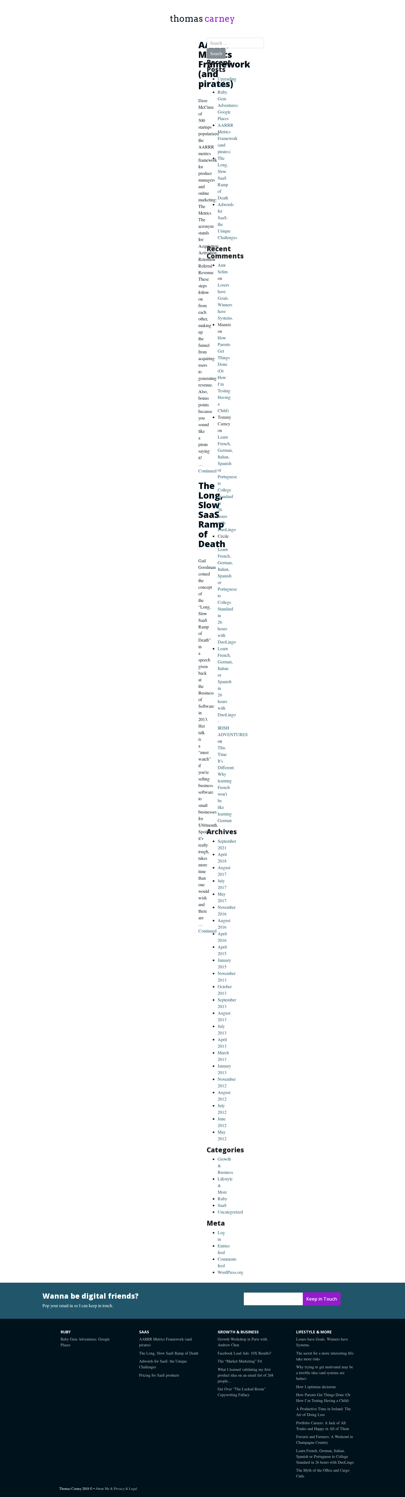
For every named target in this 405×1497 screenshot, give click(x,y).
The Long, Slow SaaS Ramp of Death (223, 178)
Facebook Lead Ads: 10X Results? (244, 1353)
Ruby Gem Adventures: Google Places (228, 105)
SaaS (222, 1205)
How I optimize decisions (316, 1386)
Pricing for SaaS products (159, 1375)
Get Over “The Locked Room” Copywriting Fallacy (242, 1391)
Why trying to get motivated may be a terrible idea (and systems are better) (324, 1372)
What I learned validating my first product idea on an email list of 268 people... (245, 1375)
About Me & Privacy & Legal (116, 1488)
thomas (202, 18)
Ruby (222, 1198)
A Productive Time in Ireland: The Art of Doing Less (323, 1411)
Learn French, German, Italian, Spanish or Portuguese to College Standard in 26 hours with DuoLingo (325, 1456)
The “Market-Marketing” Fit (240, 1361)
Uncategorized (230, 1212)
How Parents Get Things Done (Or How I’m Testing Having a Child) (323, 1397)
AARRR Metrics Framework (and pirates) (224, 64)
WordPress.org (230, 1272)
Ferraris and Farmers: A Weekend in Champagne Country (324, 1439)
